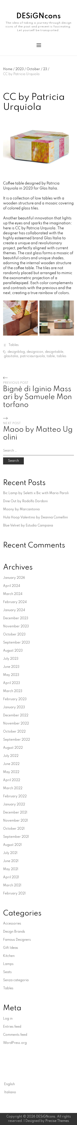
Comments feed (15, 1035)
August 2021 (12, 845)
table (51, 356)
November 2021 (15, 820)
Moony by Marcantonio (21, 509)
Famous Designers (17, 940)
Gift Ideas (10, 948)
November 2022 (16, 723)
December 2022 (15, 715)
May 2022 (11, 772)
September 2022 (16, 739)
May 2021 (10, 869)
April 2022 (11, 780)
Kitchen (9, 956)
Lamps (8, 964)
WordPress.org (15, 1043)
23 (46, 69)
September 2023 (16, 642)
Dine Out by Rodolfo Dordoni (25, 501)
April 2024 (11, 586)
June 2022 (11, 764)
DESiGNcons (38, 16)
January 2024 (14, 610)
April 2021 (11, 877)
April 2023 (11, 683)
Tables (13, 345)
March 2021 (12, 885)
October (34, 69)
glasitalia (11, 356)
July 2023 (10, 659)
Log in (8, 1018)
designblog (16, 352)
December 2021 (15, 812)
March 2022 (12, 788)
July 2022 (10, 756)
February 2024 (15, 602)
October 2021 (14, 829)
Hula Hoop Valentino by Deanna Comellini (35, 517)
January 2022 (14, 804)
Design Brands (14, 931)
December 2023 (15, 618)
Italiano (10, 1092)
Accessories (12, 923)
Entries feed (12, 1027)
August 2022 (13, 748)
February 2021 (14, 893)
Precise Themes (57, 1121)
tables (61, 356)
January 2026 (14, 578)
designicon (35, 352)
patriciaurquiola (32, 356)
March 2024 (12, 594)
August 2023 (13, 650)
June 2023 (11, 667)
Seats (7, 972)
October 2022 (14, 731)
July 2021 (10, 853)
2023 (20, 69)
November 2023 (16, 626)
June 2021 (10, 861)
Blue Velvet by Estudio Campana (28, 525)
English (9, 1084)
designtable (54, 352)
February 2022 (15, 796)
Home (9, 69)
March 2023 (12, 691)
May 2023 (11, 675)
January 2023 (14, 707)
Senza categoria (16, 980)
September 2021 (16, 837)
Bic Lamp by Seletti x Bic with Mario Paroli (36, 493)
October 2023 (14, 634)
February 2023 (14, 699)
